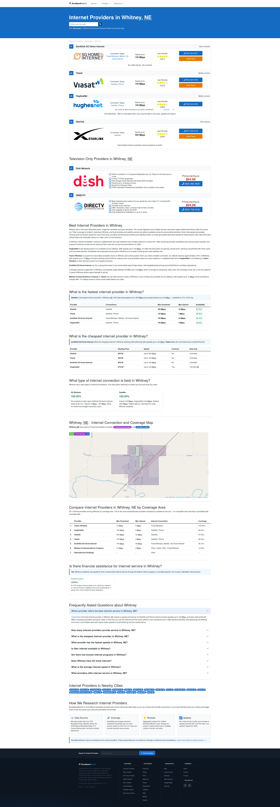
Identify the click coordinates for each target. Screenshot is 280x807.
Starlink (73, 309)
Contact (185, 776)
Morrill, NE (150, 692)
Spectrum (146, 779)
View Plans (190, 58)
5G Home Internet (120, 57)
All (88, 434)
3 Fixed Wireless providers (122, 427)
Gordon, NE (121, 692)
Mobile (122, 56)
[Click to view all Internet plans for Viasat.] (89, 82)
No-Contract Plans (129, 793)
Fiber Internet (127, 772)
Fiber (72, 434)
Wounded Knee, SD (110, 692)
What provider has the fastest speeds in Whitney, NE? (99, 642)
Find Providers (148, 753)
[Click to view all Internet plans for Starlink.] (89, 133)
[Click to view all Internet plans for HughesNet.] (89, 104)
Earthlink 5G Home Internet (81, 318)
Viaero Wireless (80, 525)
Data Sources (168, 779)
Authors (185, 772)
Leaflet (166, 497)
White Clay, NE (138, 690)
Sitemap (166, 786)
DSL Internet (127, 783)
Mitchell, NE (141, 692)
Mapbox (205, 497)
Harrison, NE (107, 690)
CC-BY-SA (194, 497)
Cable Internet (127, 779)
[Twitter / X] (189, 785)
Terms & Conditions (89, 787)
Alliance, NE (97, 692)
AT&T (144, 776)
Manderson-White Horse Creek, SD (81, 692)
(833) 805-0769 (192, 80)
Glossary (167, 776)
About (185, 769)
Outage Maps (168, 783)
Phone (121, 84)
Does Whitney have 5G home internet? (91, 660)
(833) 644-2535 (192, 104)
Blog (165, 769)
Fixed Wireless (112, 56)
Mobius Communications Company (89, 548)
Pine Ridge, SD (149, 690)
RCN (144, 793)
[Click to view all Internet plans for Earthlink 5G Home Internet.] (89, 56)
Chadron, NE (84, 690)
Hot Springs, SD (180, 690)
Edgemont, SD (191, 690)
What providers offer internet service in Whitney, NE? (99, 673)
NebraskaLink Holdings (84, 552)
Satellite (114, 84)
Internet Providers (128, 769)
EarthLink (146, 769)
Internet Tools (168, 772)
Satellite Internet (128, 790)
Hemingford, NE (118, 690)
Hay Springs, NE (95, 690)
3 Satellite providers (142, 427)
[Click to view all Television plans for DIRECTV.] (89, 206)
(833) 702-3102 (192, 209)
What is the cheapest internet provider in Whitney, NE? (100, 636)
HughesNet (74, 322)
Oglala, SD (128, 690)
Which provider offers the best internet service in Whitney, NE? (104, 610)
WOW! (145, 797)
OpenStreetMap (180, 497)
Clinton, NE (201, 690)
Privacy (81, 787)
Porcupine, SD (131, 692)
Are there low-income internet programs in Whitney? (98, 654)
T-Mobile (145, 790)
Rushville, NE (160, 690)
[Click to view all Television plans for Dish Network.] (89, 180)
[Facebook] (185, 785)
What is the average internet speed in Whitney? (96, 666)
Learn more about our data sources (190, 740)
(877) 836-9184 (192, 131)
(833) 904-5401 (192, 53)
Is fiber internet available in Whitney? (90, 648)
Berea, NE (169, 690)
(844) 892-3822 (192, 183)
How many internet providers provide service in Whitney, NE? (103, 630)
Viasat (72, 313)
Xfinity (145, 772)
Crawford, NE (74, 690)
